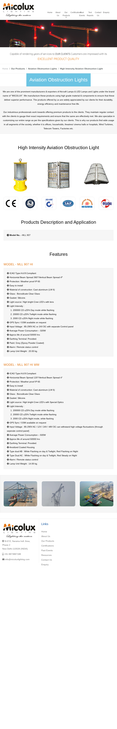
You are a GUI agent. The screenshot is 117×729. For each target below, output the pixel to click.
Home (49, 12)
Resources (46, 555)
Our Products (66, 14)
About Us (57, 14)
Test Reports (90, 14)
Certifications (74, 12)
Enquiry (106, 12)
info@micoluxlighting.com (17, 559)
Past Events (82, 14)
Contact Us (98, 14)
